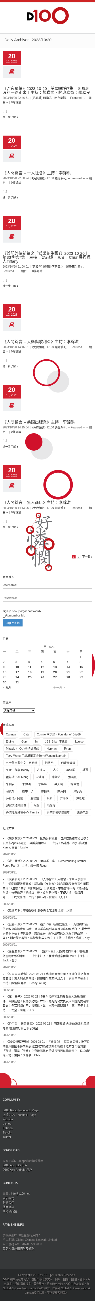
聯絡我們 (8, 1202)
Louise (79, 741)
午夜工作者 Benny (17, 770)
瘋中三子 (28, 791)
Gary (24, 741)
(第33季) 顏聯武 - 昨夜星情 (49, 97)
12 (42, 667)
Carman (11, 734)
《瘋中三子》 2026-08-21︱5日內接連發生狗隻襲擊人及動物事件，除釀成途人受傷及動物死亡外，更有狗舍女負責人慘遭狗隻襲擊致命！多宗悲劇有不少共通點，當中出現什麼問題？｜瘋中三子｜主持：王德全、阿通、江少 (46, 1003)
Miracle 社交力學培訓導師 (22, 748)
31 (17, 682)
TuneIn (7, 1132)
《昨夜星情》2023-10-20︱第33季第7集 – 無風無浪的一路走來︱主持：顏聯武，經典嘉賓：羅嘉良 (46, 90)
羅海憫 (61, 791)
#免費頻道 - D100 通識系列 (49, 178)
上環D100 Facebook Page (19, 1114)
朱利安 (10, 784)
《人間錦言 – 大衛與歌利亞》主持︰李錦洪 (41, 342)
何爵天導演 (68, 762)
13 (55, 667)
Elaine (10, 741)
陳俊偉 (51, 805)
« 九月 (7, 687)
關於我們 (8, 1198)
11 (29, 667)
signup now (10, 611)
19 (42, 672)
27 (55, 677)
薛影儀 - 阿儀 (14, 798)
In (36, 741)
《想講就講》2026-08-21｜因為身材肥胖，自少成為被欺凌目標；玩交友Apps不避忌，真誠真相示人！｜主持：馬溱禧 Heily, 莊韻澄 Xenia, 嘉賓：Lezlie (46, 843)
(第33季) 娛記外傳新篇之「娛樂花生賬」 (57, 266)
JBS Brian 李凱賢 (56, 741)
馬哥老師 (83, 812)
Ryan (67, 748)
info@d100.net (20, 1193)
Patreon (8, 1128)
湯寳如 (10, 791)
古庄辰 (41, 770)
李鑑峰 (42, 784)
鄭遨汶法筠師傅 (16, 805)
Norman (52, 748)
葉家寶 (77, 791)
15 (81, 667)
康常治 (56, 777)
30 (4, 682)
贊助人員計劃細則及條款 (18, 1248)
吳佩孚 (70, 770)
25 (30, 677)
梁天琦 (58, 784)
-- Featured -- (76, 97)
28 (68, 677)
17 (17, 672)
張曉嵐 (72, 777)
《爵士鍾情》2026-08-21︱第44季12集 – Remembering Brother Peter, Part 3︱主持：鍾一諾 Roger (44, 863)
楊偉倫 (74, 784)
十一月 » (59, 687)
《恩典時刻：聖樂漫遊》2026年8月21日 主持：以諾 (39, 910)
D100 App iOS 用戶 (15, 1165)
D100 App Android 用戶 (17, 1169)
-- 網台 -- (23, 271)
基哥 (85, 770)
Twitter (7, 1137)
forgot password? (30, 611)
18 (30, 672)
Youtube (8, 1119)
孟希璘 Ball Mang (17, 777)
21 (68, 672)
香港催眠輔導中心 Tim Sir (22, 812)
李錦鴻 (26, 784)
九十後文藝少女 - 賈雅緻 (21, 762)
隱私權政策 (10, 1211)
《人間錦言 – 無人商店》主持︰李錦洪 (37, 502)
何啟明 (49, 762)
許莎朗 (64, 798)
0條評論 (16, 102)
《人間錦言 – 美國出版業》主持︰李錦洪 (39, 422)
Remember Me (15, 615)
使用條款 (8, 1207)
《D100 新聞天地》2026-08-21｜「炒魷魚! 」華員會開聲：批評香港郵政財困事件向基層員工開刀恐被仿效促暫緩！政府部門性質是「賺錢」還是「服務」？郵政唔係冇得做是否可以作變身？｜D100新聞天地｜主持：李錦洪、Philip (46, 1048)
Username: (10, 585)
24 (17, 677)
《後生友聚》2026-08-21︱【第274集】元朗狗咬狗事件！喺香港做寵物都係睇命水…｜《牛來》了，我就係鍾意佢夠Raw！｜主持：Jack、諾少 (46, 956)
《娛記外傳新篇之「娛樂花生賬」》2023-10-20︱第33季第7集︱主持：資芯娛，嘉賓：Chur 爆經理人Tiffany (47, 257)
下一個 (86, 556)
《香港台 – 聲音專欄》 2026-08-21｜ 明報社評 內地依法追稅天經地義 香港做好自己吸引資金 (46, 1026)
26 (42, 677)
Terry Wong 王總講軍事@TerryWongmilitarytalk (36, 755)
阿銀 (36, 805)
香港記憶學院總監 (58, 812)
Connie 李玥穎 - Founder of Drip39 (59, 734)
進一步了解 (9, 117)
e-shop (7, 1123)
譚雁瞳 (80, 798)
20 (55, 672)
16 (4, 672)
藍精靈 (34, 798)
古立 (56, 770)
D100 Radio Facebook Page (20, 1110)
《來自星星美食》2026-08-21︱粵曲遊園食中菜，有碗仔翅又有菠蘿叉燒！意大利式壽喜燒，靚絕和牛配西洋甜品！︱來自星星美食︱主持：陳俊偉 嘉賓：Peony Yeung (46, 978)
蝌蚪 (49, 798)
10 (17, 667)
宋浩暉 (40, 777)
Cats (26, 734)
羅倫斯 (45, 791)
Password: (10, 598)
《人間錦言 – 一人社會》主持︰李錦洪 (37, 173)
